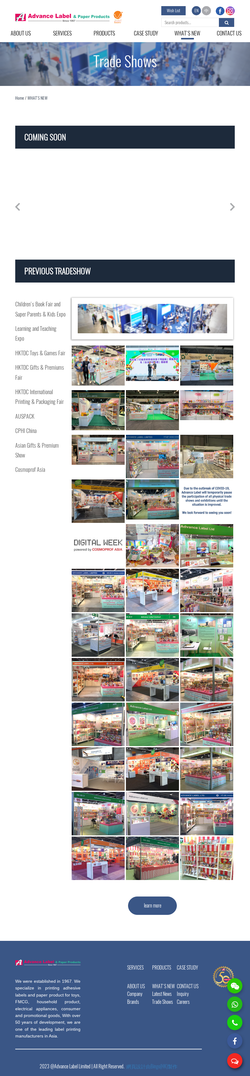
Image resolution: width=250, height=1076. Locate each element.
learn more (152, 905)
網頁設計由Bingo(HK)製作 (151, 1066)
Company (134, 994)
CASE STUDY (146, 33)
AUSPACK (24, 416)
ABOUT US (21, 33)
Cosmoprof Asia (30, 469)
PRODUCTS (104, 33)
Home (20, 98)
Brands (133, 1002)
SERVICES (62, 33)
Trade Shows (162, 1002)
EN (196, 10)
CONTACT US (229, 33)
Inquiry (183, 994)
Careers (183, 1002)
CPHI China (26, 430)
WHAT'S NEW (187, 33)
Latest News (162, 994)
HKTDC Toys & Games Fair (40, 353)
